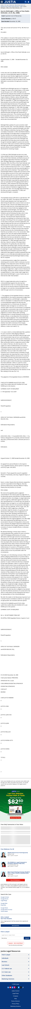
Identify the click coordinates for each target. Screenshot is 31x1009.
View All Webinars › (15, 880)
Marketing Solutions (8, 979)
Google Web (4, 903)
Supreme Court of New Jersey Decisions (10, 6)
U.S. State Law (6, 972)
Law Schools (5, 965)
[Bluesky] (19, 987)
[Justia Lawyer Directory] (23, 987)
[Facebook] (12, 987)
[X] (21, 987)
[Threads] (16, 987)
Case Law (11, 5)
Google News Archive (6, 909)
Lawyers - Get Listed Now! (15, 943)
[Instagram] (14, 987)
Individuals (5, 958)
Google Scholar (5, 897)
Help (15, 998)
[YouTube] (10, 987)
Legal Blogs (4, 900)
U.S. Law (6, 5)
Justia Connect (15, 991)
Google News (4, 908)
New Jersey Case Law (20, 5)
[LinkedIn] (8, 987)
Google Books (4, 899)
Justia (2, 5)
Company (15, 996)
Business (4, 961)
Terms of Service (15, 1001)
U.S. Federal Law (7, 968)
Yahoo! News (4, 911)
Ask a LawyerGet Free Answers (6, 917)
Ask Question (15, 925)
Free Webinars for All (7, 849)
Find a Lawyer (5, 931)
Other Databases (7, 975)
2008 (21, 6)
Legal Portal (15, 993)
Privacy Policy (15, 1003)
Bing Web (3, 905)
